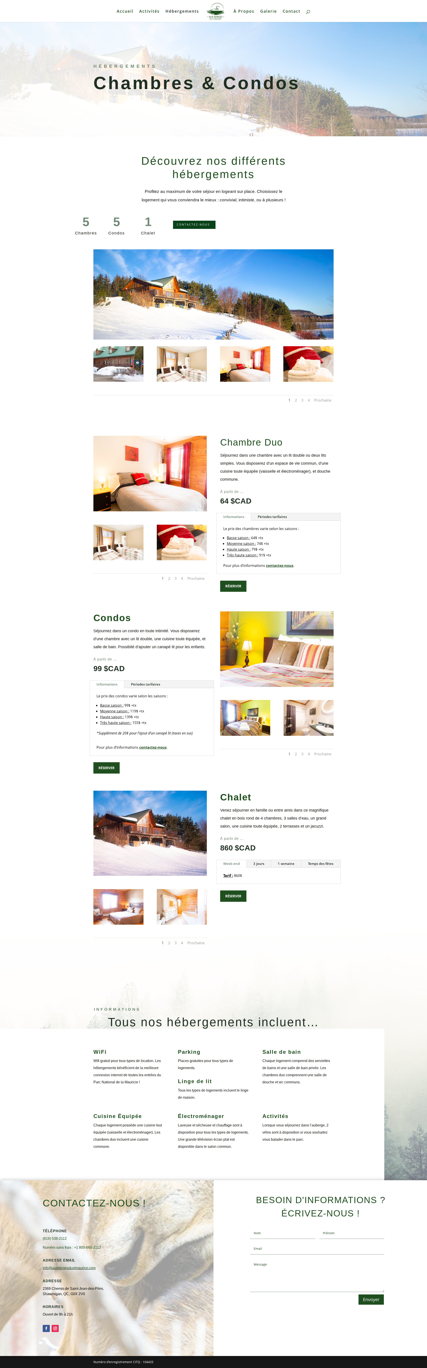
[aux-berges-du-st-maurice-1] (182, 380)
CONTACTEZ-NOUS (193, 224)
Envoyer (371, 1299)
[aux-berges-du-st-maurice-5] (309, 734)
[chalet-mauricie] (245, 734)
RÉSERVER (233, 586)
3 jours (258, 863)
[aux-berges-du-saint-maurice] (118, 380)
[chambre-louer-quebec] (245, 380)
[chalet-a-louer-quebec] (118, 923)
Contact (291, 12)
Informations (233, 516)
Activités (149, 12)
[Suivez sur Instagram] (55, 1328)
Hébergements (182, 12)
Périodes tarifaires (272, 516)
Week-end (231, 863)
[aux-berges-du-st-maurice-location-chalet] (182, 923)
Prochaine (322, 400)
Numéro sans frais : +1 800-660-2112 (72, 1247)
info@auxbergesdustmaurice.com (69, 1268)
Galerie (268, 12)
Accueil (125, 12)
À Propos (244, 12)
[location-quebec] (308, 380)
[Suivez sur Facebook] (46, 1328)
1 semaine (286, 863)
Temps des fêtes (320, 863)
